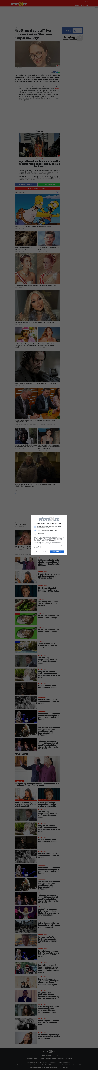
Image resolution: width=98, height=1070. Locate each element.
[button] (49, 534)
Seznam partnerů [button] (52, 540)
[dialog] (49, 535)
